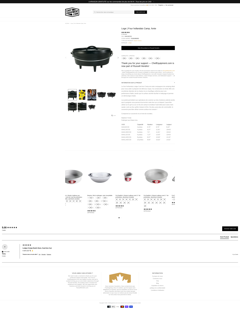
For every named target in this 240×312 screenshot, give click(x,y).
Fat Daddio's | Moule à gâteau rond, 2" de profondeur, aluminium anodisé (133, 196)
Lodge (130, 43)
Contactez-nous (157, 278)
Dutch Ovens (137, 40)
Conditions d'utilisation (157, 290)
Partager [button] (49, 254)
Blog (157, 283)
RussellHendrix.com (169, 70)
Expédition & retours (158, 285)
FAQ (157, 281)
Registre (160, 5)
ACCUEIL (67, 23)
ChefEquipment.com (72, 12)
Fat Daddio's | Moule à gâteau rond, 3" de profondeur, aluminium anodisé (105, 196)
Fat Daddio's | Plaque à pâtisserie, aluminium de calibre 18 (160, 196)
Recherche (140, 12)
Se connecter (169, 5)
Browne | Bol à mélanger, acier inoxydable (77, 195)
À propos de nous (157, 276)
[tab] (224, 237)
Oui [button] (39, 254)
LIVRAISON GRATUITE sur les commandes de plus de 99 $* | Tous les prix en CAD (120, 2)
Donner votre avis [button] (230, 228)
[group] (12, 227)
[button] (148, 33)
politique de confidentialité (157, 288)
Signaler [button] (43, 254)
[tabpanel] (78, 189)
